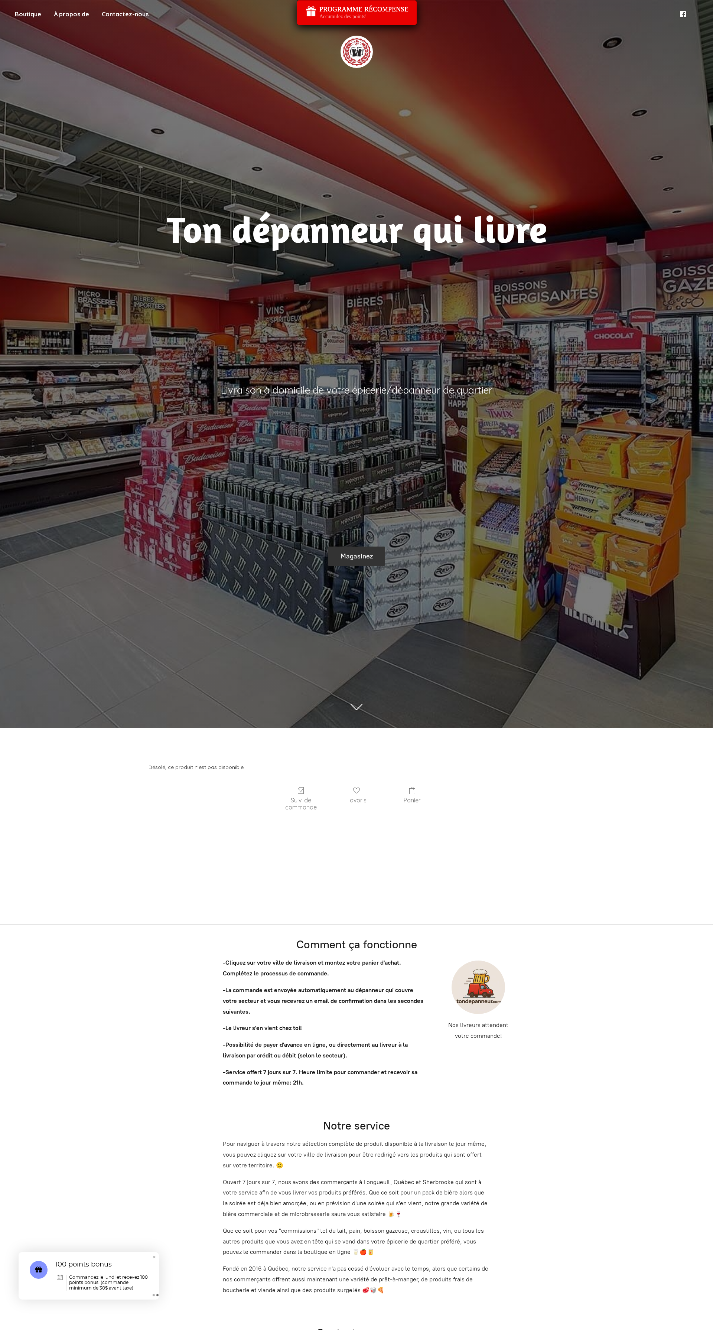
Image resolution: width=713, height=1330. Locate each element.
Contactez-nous (125, 14)
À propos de (71, 14)
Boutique (28, 14)
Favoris (356, 800)
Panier (412, 800)
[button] (154, 1258)
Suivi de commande (301, 803)
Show (357, 12)
